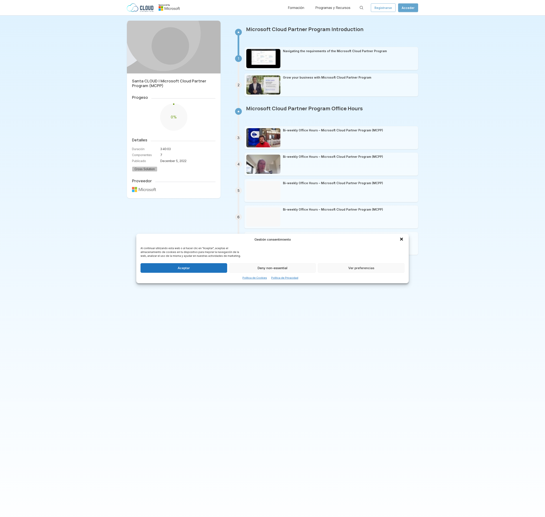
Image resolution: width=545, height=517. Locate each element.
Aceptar (184, 268)
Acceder (408, 8)
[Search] (361, 7)
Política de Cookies (254, 277)
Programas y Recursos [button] (332, 8)
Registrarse (383, 8)
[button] (401, 239)
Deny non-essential (272, 268)
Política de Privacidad (284, 277)
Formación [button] (296, 8)
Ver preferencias (361, 268)
